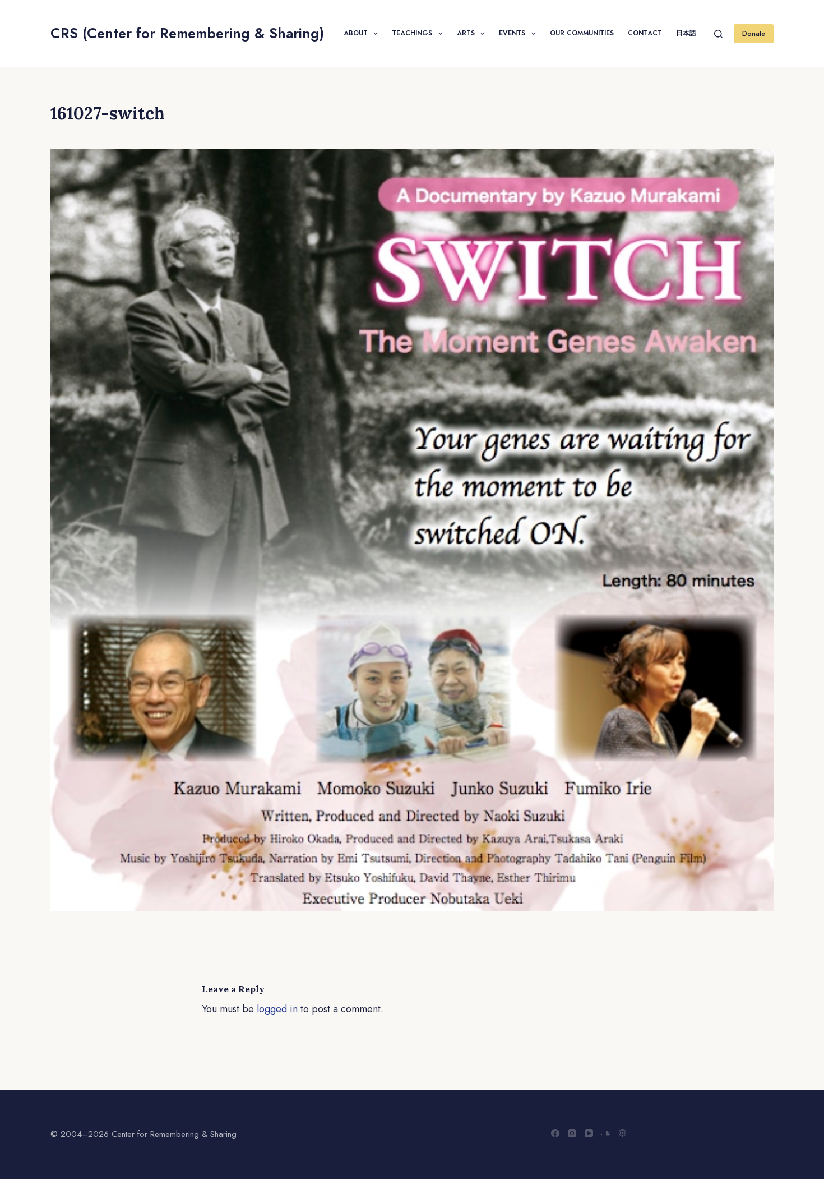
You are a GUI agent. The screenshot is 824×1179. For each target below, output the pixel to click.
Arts (466, 33)
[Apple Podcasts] (622, 1133)
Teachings (412, 33)
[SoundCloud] (605, 1133)
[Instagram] (572, 1133)
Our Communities (582, 33)
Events (512, 33)
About (356, 33)
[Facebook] (555, 1133)
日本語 (686, 33)
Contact (645, 33)
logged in (277, 1009)
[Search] (718, 34)
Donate (753, 33)
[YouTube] (589, 1133)
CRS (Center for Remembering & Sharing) (187, 33)
